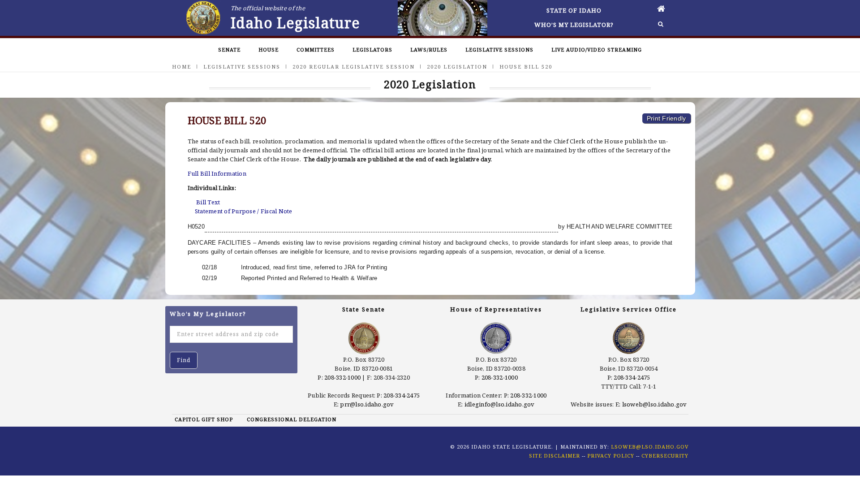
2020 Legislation (457, 66)
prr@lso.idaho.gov (367, 404)
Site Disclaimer (554, 455)
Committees (316, 49)
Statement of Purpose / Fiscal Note (243, 211)
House (268, 49)
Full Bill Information (217, 173)
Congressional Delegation (291, 419)
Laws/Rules (428, 49)
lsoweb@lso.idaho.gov (654, 404)
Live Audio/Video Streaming (596, 49)
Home (181, 66)
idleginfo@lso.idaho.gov (499, 404)
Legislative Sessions (499, 49)
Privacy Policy (610, 455)
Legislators (372, 49)
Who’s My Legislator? (574, 25)
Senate (229, 49)
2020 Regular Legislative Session (353, 66)
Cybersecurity (664, 455)
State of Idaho (574, 10)
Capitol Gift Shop (204, 419)
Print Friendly (666, 118)
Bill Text (208, 202)
